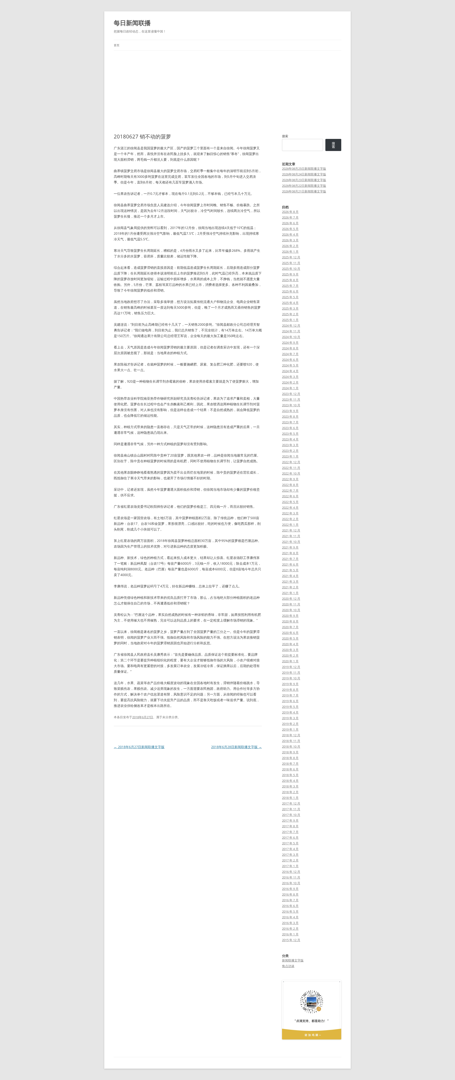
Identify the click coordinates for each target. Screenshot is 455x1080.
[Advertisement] (227, 92)
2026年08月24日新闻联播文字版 (304, 174)
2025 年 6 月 (290, 291)
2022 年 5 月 (290, 502)
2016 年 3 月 (290, 923)
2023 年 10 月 (291, 405)
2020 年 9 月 (290, 615)
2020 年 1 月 (290, 661)
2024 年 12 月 (291, 325)
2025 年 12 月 (291, 257)
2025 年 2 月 (290, 314)
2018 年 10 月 (291, 746)
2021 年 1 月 (290, 593)
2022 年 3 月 (290, 513)
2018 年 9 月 (290, 752)
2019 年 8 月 (290, 689)
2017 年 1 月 (290, 866)
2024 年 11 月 (291, 331)
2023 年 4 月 (290, 439)
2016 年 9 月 (290, 889)
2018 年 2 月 (290, 792)
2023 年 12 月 (291, 394)
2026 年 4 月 (290, 234)
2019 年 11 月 (291, 672)
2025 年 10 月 (291, 268)
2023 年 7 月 (290, 422)
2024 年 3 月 (290, 377)
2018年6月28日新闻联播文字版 (236, 747)
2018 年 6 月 (290, 769)
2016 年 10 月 (291, 883)
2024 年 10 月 (291, 337)
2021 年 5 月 (290, 570)
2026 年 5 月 (290, 229)
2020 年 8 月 (290, 621)
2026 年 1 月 (290, 251)
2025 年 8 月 (290, 280)
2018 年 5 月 (290, 775)
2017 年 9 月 (290, 820)
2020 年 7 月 (290, 627)
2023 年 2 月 (290, 450)
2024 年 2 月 (290, 382)
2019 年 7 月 (290, 695)
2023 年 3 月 (290, 445)
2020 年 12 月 (291, 598)
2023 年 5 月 (290, 433)
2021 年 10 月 (291, 542)
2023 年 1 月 (290, 456)
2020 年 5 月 (290, 638)
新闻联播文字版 (293, 960)
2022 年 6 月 (290, 496)
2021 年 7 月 (290, 559)
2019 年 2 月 (290, 724)
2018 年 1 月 (290, 798)
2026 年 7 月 (290, 217)
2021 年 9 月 (290, 547)
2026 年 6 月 (290, 223)
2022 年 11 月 (291, 468)
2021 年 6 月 (290, 564)
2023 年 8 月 (290, 416)
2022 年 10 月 (291, 473)
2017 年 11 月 (291, 809)
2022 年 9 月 (290, 479)
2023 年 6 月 (290, 428)
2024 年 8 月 (290, 348)
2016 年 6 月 (290, 906)
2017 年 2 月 (290, 860)
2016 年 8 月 (290, 894)
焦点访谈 (288, 966)
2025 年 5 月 (290, 297)
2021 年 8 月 (290, 553)
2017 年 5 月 (290, 843)
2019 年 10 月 (291, 678)
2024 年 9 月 (290, 342)
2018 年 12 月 (291, 735)
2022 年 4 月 (290, 507)
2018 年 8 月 (290, 758)
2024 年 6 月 (290, 359)
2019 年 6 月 (290, 701)
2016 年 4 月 (290, 917)
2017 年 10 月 (291, 815)
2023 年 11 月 (291, 399)
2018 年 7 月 (290, 763)
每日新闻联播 (132, 22)
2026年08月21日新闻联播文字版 (304, 191)
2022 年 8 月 (290, 485)
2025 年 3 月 (290, 308)
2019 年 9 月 (290, 684)
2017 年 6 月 (290, 837)
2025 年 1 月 (290, 320)
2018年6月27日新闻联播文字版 (139, 747)
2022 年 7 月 (290, 490)
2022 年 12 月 (291, 462)
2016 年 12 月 (291, 871)
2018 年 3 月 (290, 786)
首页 (116, 45)
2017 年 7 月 (290, 832)
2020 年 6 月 (290, 633)
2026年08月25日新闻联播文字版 (304, 168)
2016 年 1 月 (290, 934)
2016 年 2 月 (290, 928)
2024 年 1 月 (290, 388)
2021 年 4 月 (290, 576)
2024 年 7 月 (290, 354)
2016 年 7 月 (290, 900)
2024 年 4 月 (290, 371)
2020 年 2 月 (290, 655)
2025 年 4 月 (290, 303)
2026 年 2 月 (290, 246)
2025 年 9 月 (290, 274)
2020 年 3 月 (290, 650)
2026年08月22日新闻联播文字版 (304, 185)
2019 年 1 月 (290, 729)
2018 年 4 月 (290, 780)
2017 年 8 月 (290, 826)
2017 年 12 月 (291, 803)
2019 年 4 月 (290, 712)
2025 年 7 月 (290, 286)
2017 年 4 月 (290, 849)
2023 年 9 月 (290, 411)
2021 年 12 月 (291, 530)
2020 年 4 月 (290, 644)
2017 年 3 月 (290, 854)
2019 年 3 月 (290, 718)
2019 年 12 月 (291, 667)
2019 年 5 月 (290, 707)
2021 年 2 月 (290, 587)
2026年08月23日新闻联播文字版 (304, 180)
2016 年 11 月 (291, 877)
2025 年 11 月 (291, 263)
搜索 (285, 136)
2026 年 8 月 (290, 212)
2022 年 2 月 (290, 519)
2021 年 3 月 (290, 581)
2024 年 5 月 (290, 365)
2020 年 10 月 (291, 610)
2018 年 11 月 (291, 741)
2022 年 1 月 (290, 524)
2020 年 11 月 (291, 604)
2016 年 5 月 (290, 911)
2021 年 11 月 (291, 536)
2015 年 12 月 (291, 940)
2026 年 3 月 (290, 240)
